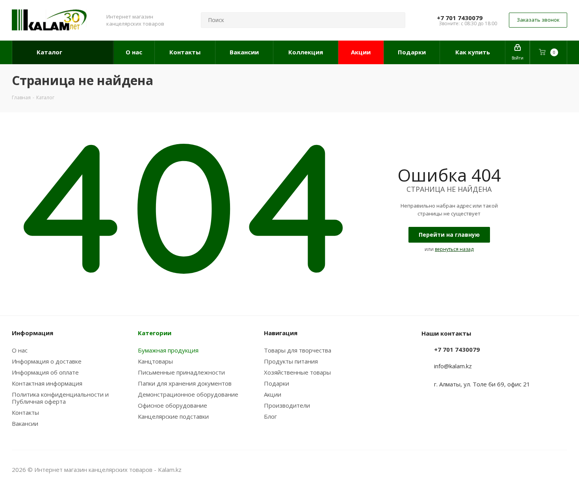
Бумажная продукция (168, 350)
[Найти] (395, 20)
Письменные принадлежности (181, 372)
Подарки (276, 383)
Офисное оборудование (172, 405)
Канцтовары (155, 361)
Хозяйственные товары (297, 372)
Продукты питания (291, 361)
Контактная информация (47, 383)
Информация (32, 333)
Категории (154, 333)
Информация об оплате (45, 372)
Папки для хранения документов (185, 383)
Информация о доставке (47, 361)
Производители (287, 405)
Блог (270, 416)
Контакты (25, 412)
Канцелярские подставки (173, 416)
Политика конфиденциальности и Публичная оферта (60, 397)
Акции (272, 394)
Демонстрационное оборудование (188, 394)
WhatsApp (561, 469)
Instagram (541, 469)
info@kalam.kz (453, 366)
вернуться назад (454, 249)
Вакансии (25, 423)
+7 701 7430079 (459, 17)
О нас (20, 350)
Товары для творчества (297, 350)
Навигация (280, 333)
